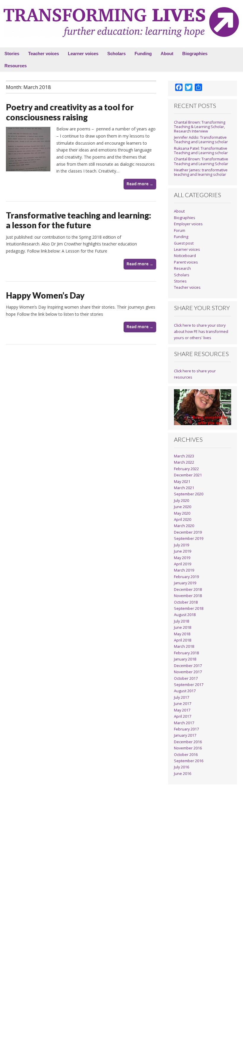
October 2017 (186, 678)
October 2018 (186, 602)
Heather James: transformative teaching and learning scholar (201, 172)
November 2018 (188, 595)
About (167, 53)
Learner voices (83, 53)
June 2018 (182, 627)
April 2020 (182, 519)
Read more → (140, 183)
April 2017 (182, 716)
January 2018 (185, 659)
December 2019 (188, 532)
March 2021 (184, 487)
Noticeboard (185, 255)
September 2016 (188, 760)
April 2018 (182, 640)
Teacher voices (43, 53)
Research (182, 268)
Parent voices (186, 262)
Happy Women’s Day (45, 295)
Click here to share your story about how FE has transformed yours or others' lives (201, 332)
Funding (143, 53)
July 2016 (181, 767)
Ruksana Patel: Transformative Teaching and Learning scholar (201, 150)
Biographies (194, 53)
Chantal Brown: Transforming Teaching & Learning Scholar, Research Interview (199, 127)
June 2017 (182, 703)
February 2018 (186, 652)
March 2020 (184, 525)
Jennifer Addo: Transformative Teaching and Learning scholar (201, 139)
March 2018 (184, 646)
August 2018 (185, 614)
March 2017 (184, 722)
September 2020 (188, 494)
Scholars (116, 53)
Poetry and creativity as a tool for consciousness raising (70, 112)
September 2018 (188, 608)
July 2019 (181, 545)
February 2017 (186, 729)
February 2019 (186, 576)
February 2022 (186, 468)
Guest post (184, 243)
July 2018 (181, 621)
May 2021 (182, 481)
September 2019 (188, 538)
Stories (11, 53)
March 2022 (184, 462)
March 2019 (184, 570)
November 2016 (188, 748)
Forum (179, 230)
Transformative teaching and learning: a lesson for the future (78, 220)
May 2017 (182, 710)
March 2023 (184, 456)
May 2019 (182, 557)
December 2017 (188, 665)
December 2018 (188, 589)
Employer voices (188, 223)
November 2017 (188, 671)
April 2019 (182, 564)
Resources (15, 65)
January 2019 (185, 582)
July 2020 (181, 500)
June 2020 (182, 506)
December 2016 (188, 741)
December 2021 (188, 475)
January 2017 (185, 735)
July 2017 (181, 697)
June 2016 (182, 773)
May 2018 (182, 633)
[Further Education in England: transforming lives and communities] (121, 22)
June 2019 (182, 551)
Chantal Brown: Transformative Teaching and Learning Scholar (201, 161)
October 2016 (186, 754)
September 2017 (188, 684)
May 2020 (182, 513)
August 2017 (185, 690)
